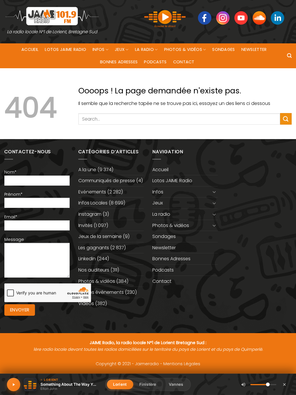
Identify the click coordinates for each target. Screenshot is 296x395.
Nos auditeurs (93, 270)
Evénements (92, 192)
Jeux (120, 49)
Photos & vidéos (183, 49)
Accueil (29, 49)
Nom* (10, 172)
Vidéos (86, 303)
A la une (87, 169)
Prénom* (13, 194)
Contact (184, 62)
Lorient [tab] (120, 384)
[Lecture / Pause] (13, 384)
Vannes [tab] (176, 384)
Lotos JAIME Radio (65, 49)
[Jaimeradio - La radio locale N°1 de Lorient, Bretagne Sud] (52, 16)
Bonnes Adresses (119, 62)
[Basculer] (214, 191)
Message (14, 239)
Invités (85, 225)
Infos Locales (93, 203)
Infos (98, 49)
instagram (89, 214)
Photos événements (101, 292)
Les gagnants (93, 247)
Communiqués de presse (106, 180)
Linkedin (87, 258)
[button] (289, 55)
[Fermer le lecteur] (284, 384)
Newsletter (254, 49)
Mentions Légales (181, 364)
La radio (144, 49)
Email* (10, 217)
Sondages (223, 49)
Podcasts (155, 62)
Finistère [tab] (147, 384)
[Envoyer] (286, 118)
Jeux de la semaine (100, 236)
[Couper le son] (243, 384)
